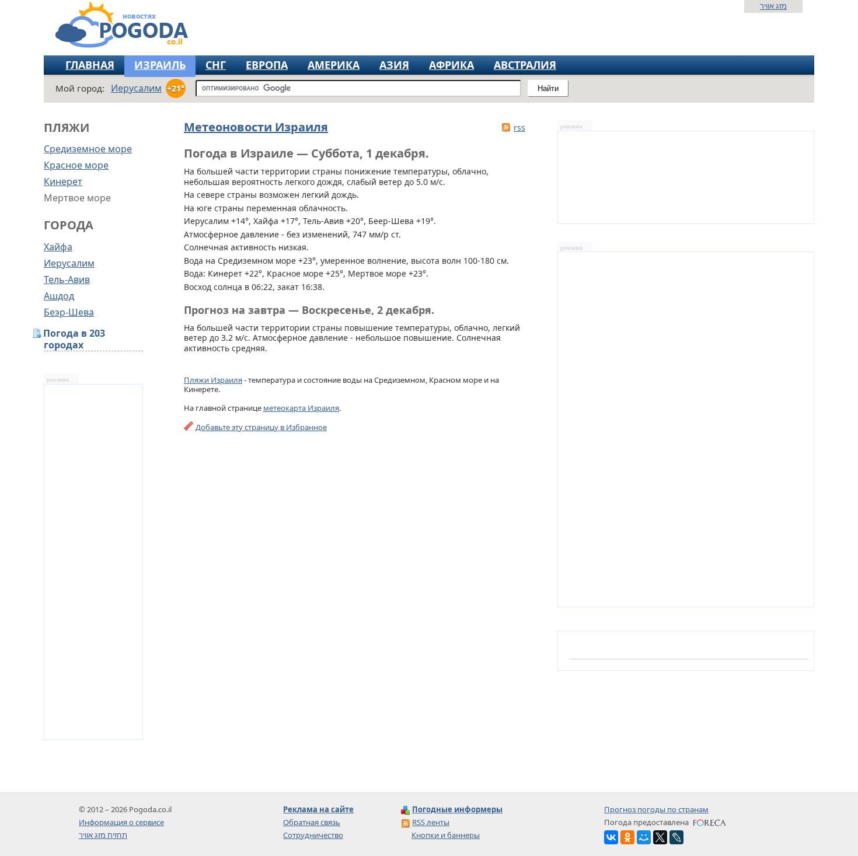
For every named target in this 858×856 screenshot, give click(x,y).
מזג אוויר (773, 6)
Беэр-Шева (69, 312)
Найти (548, 88)
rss (519, 127)
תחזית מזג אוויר (103, 835)
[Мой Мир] (644, 837)
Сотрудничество (313, 835)
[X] (660, 837)
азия (394, 65)
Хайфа (58, 247)
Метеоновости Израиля (256, 127)
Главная (89, 65)
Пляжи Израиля (213, 380)
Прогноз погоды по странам (656, 809)
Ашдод (59, 296)
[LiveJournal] (676, 837)
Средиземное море (88, 148)
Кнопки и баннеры (445, 835)
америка (334, 65)
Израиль (160, 65)
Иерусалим (69, 263)
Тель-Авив (67, 279)
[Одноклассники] (627, 837)
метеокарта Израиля (301, 408)
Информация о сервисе (121, 822)
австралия (525, 65)
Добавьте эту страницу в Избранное (261, 427)
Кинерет (63, 181)
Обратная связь (311, 822)
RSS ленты (430, 822)
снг (215, 65)
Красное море (76, 165)
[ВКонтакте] (611, 837)
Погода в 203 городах (74, 339)
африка (451, 65)
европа (267, 65)
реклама (58, 379)
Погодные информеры (457, 809)
